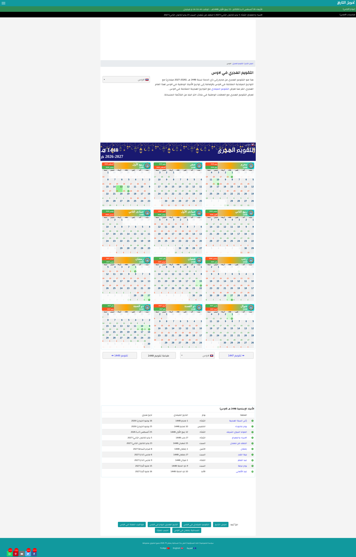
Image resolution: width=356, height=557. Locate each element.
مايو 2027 (162, 309)
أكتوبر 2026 (213, 214)
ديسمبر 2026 (110, 214)
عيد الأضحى (241, 471)
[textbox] (126, 79)
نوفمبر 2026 (161, 214)
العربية (190, 548)
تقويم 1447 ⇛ (236, 355)
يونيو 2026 (214, 164)
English (177, 548)
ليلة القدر (242, 455)
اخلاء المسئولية (193, 543)
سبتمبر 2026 (110, 167)
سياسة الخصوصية (207, 543)
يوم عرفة (242, 466)
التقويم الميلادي (220, 89)
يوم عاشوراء (241, 426)
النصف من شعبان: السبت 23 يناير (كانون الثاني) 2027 (189, 15)
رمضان (244, 449)
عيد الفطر (242, 460)
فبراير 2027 (161, 262)
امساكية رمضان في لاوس (186, 530)
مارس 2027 (110, 262)
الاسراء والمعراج (239, 438)
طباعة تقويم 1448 (158, 355)
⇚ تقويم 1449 (120, 355)
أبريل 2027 (213, 309)
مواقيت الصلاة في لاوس (132, 524)
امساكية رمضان (173, 543)
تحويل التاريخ (221, 524)
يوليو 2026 (214, 167)
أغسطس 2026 (160, 167)
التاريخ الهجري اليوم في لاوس (163, 524)
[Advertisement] (178, 39)
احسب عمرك (163, 530)
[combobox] (126, 79)
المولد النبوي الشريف (237, 432)
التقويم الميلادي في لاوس (196, 524)
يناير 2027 (214, 262)
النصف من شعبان (238, 443)
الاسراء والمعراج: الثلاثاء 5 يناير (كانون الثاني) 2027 (239, 15)
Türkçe (163, 548)
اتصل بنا (183, 543)
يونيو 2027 (110, 309)
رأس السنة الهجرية (238, 421)
